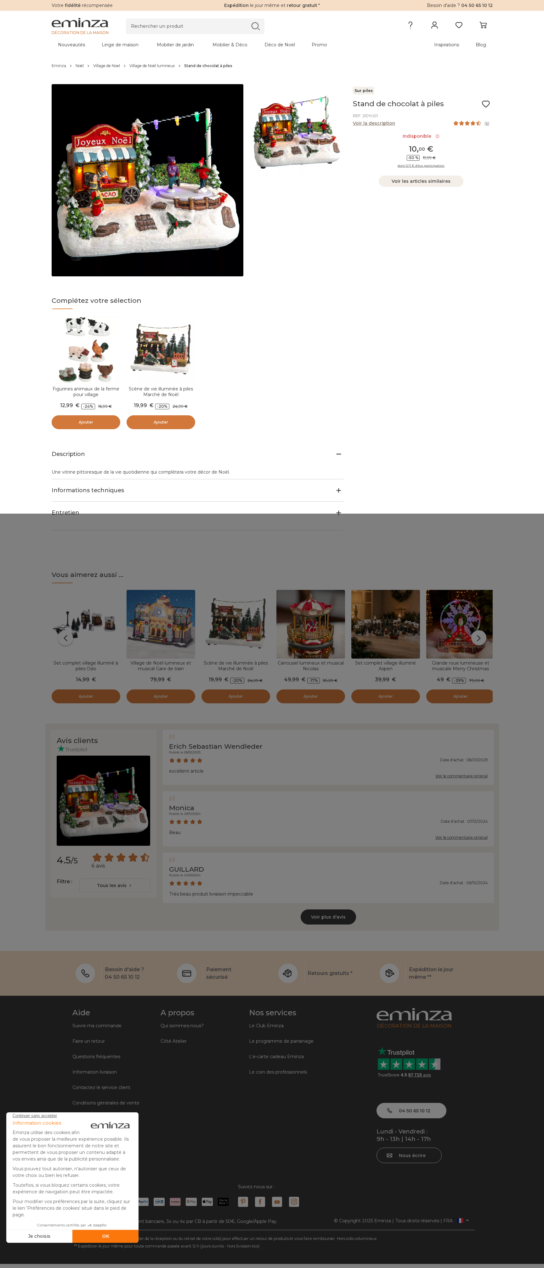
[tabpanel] (218, 45)
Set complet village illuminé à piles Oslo (86, 665)
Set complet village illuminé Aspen (385, 665)
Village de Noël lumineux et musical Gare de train (160, 665)
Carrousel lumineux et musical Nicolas (311, 665)
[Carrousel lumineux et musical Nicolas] (310, 624)
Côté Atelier (174, 1041)
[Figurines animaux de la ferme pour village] (86, 350)
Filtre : (64, 882)
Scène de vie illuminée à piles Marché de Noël (161, 391)
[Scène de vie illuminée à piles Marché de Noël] (161, 350)
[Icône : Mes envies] (485, 104)
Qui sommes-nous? (182, 1026)
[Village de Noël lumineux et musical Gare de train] (161, 624)
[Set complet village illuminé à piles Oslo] (86, 624)
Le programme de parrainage (281, 1041)
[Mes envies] (459, 26)
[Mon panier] (483, 26)
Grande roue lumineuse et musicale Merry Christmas (460, 665)
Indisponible (418, 136)
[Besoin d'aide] (410, 26)
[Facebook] (260, 1202)
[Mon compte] (434, 26)
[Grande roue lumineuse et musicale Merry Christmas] (460, 624)
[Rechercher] (255, 26)
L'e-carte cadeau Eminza (276, 1056)
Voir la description (374, 123)
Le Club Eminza (266, 1026)
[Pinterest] (243, 1202)
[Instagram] (294, 1202)
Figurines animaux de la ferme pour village (86, 391)
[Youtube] (277, 1202)
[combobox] (114, 885)
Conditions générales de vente (105, 1103)
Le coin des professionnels (278, 1072)
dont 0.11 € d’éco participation (421, 166)
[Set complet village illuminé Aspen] (385, 624)
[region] (272, 66)
